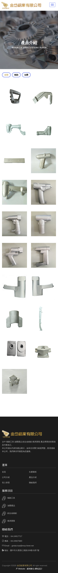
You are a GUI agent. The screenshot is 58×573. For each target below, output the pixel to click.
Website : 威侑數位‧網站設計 (30, 569)
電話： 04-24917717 (13, 536)
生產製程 (33, 472)
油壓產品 (11, 505)
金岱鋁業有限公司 (24, 565)
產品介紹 (33, 477)
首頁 (4, 472)
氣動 (16, 75)
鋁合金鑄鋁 (12, 513)
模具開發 (11, 521)
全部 (6, 75)
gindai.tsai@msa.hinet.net (23, 546)
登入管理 (6, 483)
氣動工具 (11, 498)
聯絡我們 (33, 483)
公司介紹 (6, 477)
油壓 (26, 75)
